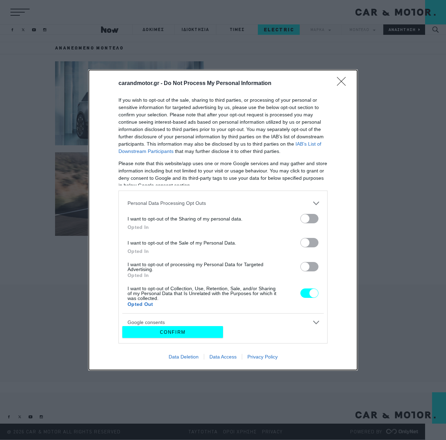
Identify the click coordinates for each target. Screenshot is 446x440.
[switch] (309, 218)
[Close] (343, 83)
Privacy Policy (262, 357)
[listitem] (223, 203)
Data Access (223, 357)
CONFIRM (173, 332)
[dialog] (223, 220)
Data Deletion (184, 357)
